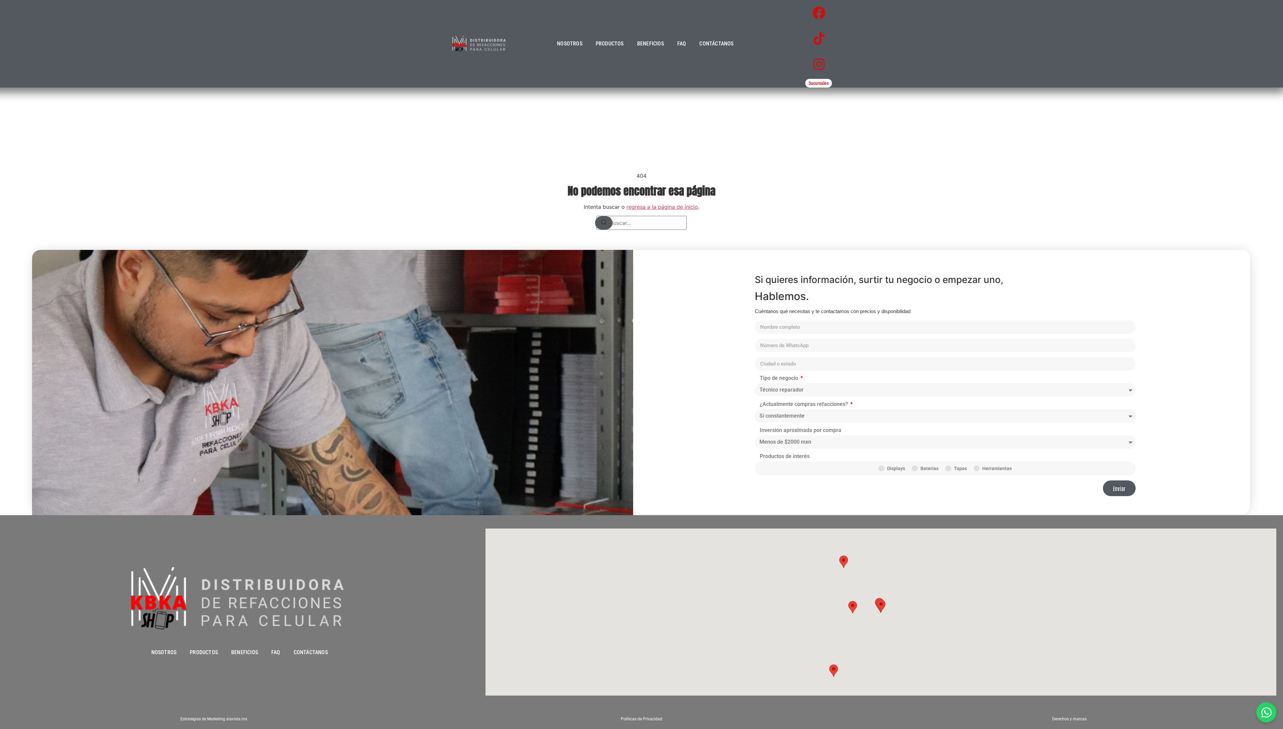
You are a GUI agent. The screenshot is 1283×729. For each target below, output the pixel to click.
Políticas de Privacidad (641, 719)
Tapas (960, 468)
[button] (852, 607)
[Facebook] (819, 13)
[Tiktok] (819, 38)
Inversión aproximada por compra (800, 430)
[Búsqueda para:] (641, 223)
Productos (610, 43)
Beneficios (650, 43)
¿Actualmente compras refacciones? (804, 404)
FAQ (681, 43)
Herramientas (997, 468)
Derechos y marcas (1069, 719)
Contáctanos (716, 43)
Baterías (929, 468)
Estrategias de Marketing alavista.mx (213, 719)
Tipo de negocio (780, 378)
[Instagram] (819, 64)
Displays (896, 468)
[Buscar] (603, 223)
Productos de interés (785, 456)
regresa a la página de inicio (662, 206)
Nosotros (569, 43)
